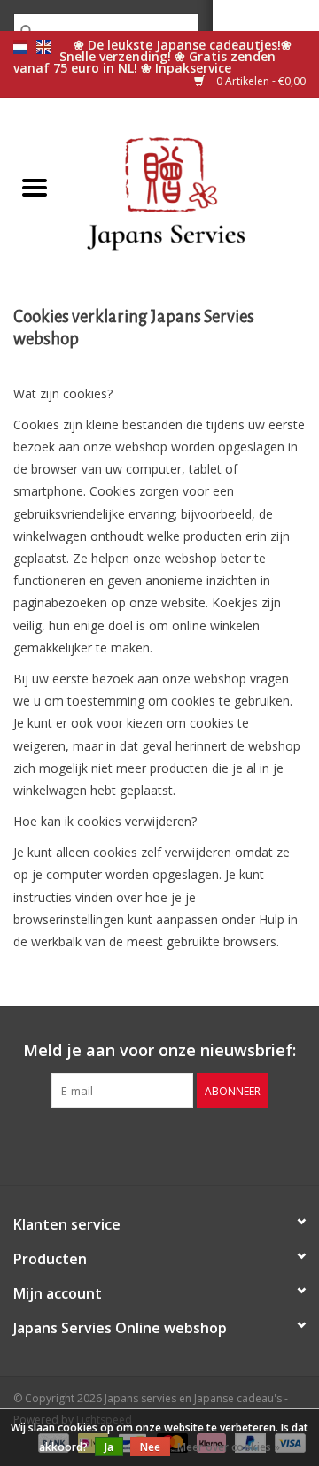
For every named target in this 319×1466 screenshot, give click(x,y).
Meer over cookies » (228, 1446)
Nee (150, 1446)
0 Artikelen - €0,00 (260, 81)
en (43, 47)
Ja (109, 1446)
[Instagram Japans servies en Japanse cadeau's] (191, 1144)
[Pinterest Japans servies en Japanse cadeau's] (159, 1144)
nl (20, 47)
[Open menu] (34, 186)
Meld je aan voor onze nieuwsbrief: (159, 1050)
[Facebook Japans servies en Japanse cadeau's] (127, 1144)
